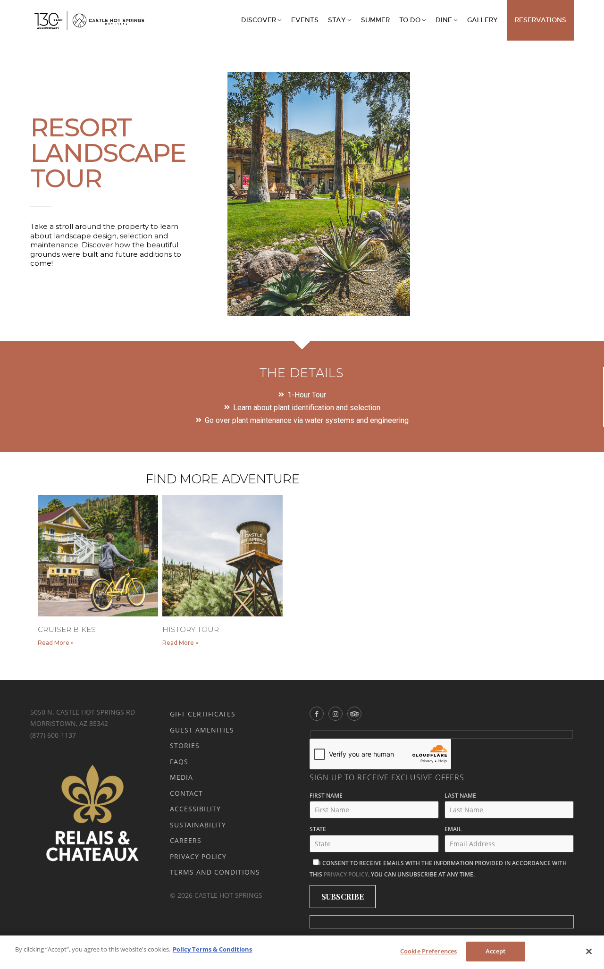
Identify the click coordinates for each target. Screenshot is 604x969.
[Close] (589, 951)
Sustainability (198, 824)
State (318, 829)
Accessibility (195, 808)
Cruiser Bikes (67, 629)
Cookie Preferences (428, 951)
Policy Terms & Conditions (212, 949)
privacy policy (346, 874)
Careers (185, 840)
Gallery (482, 20)
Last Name (460, 796)
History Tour (190, 629)
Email (453, 829)
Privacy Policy (198, 856)
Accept (495, 951)
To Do (409, 20)
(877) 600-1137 (53, 735)
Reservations (540, 20)
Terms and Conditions (215, 872)
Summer (375, 20)
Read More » (56, 642)
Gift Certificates (202, 713)
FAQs (179, 761)
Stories (185, 745)
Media (181, 777)
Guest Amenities (202, 729)
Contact (186, 793)
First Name (326, 796)
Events (305, 20)
